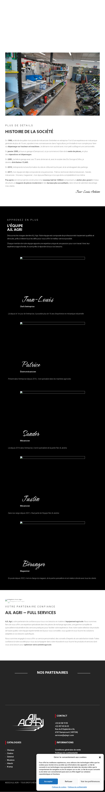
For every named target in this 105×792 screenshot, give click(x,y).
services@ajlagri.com (64, 735)
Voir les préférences (90, 781)
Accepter (48, 781)
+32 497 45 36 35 (62, 726)
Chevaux (10, 750)
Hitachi (10, 763)
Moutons (10, 760)
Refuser (68, 781)
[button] (100, 757)
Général (10, 757)
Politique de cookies (59, 787)
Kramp (10, 767)
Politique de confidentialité (77, 787)
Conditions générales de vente (68, 750)
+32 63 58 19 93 (61, 723)
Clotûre (10, 753)
